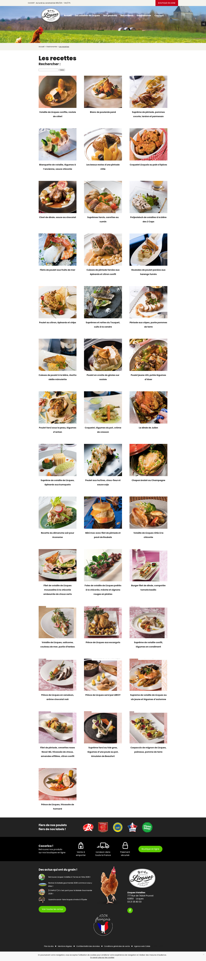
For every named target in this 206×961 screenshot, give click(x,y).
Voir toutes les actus (52, 909)
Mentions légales (65, 946)
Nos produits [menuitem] (110, 15)
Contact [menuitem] (159, 15)
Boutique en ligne (166, 3)
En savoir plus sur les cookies (102, 957)
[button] (203, 23)
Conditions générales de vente (117, 946)
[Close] (203, 954)
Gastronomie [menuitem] (144, 15)
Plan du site (49, 946)
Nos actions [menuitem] (126, 15)
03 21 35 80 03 (134, 901)
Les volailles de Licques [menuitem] (87, 15)
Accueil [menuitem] (68, 15)
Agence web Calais (142, 946)
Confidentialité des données (88, 946)
